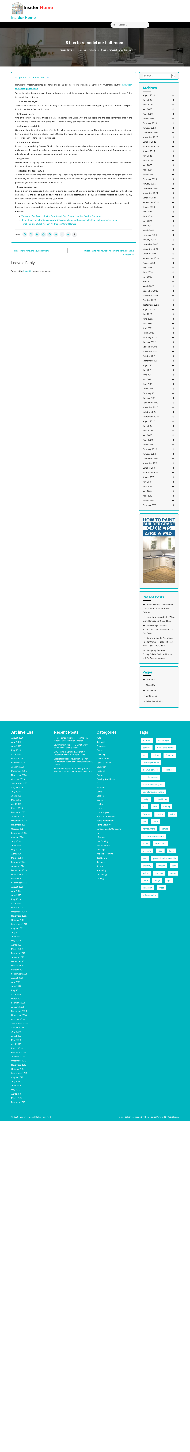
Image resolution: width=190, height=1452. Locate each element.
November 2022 (150, 295)
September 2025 (151, 146)
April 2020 (148, 440)
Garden (100, 795)
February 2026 (150, 123)
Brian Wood (40, 77)
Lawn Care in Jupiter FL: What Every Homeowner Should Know (71, 746)
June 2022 (148, 318)
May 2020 (147, 435)
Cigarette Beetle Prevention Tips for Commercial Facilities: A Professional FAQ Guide (158, 642)
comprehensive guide (153, 784)
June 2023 (148, 272)
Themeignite (150, 1117)
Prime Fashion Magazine (129, 1117)
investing (147, 851)
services (159, 873)
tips (169, 880)
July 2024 (147, 211)
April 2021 (147, 384)
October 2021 (149, 356)
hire (144, 821)
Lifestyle (101, 837)
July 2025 (147, 155)
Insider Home (23, 17)
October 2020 (149, 412)
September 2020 (151, 416)
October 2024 (149, 197)
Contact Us (151, 679)
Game (99, 791)
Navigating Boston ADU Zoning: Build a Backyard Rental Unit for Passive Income (157, 654)
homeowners (149, 828)
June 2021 (147, 374)
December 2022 (150, 291)
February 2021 (149, 393)
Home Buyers (103, 812)
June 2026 (148, 104)
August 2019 (148, 477)
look (145, 858)
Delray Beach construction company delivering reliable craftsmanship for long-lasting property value (69, 220)
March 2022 (148, 332)
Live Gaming (102, 841)
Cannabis (101, 746)
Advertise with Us (154, 701)
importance (160, 843)
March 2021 (148, 388)
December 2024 (150, 188)
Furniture (101, 787)
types (161, 887)
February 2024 (150, 235)
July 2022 (147, 314)
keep (160, 851)
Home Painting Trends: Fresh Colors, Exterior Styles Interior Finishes (158, 608)
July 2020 (147, 426)
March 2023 (148, 286)
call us (156, 755)
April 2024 (148, 225)
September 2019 (150, 472)
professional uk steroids (164, 858)
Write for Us (151, 696)
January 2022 (149, 342)
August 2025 (149, 151)
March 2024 (148, 230)
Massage (101, 849)
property (147, 865)
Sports (100, 866)
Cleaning (101, 754)
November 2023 (150, 249)
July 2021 (147, 370)
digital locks (161, 799)
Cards (99, 750)
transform (147, 887)
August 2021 (148, 365)
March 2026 (148, 118)
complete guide (150, 777)
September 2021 (150, 360)
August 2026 (149, 95)
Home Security (104, 824)
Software (101, 862)
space (173, 873)
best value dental (165, 747)
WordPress (173, 1117)
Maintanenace (103, 845)
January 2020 (149, 454)
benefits (146, 747)
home (155, 821)
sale (174, 865)
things (157, 880)
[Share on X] (31, 234)
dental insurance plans (153, 792)
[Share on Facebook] (24, 234)
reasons (161, 865)
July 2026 (147, 100)
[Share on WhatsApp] (43, 234)
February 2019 (149, 505)
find (155, 806)
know (171, 851)
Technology (102, 874)
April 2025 (148, 169)
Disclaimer (151, 690)
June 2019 (147, 486)
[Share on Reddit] (55, 234)
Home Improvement (86, 50)
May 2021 (147, 379)
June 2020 (148, 430)
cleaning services (151, 762)
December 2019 (150, 458)
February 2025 (150, 179)
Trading (100, 878)
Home (99, 808)
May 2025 (147, 165)
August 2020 (149, 421)
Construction (103, 758)
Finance (100, 775)
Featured (101, 771)
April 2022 (148, 328)
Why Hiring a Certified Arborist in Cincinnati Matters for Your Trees (158, 629)
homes (165, 828)
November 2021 (150, 351)
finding (166, 806)
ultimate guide (149, 895)
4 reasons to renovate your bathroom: (31, 250)
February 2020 (150, 449)
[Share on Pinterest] (49, 234)
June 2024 (148, 216)
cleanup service (150, 769)
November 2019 (150, 463)
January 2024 (149, 239)
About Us (150, 685)
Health (100, 804)
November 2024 (150, 193)
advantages (163, 740)
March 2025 (148, 174)
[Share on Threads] (68, 234)
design (146, 799)
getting (160, 814)
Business (101, 742)
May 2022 (147, 323)
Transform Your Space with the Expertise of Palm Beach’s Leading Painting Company (61, 216)
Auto (99, 737)
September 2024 (151, 202)
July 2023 (147, 267)
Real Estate (102, 858)
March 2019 (148, 500)
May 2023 (147, 277)
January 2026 (149, 128)
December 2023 (150, 244)
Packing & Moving (105, 853)
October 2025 (149, 141)
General (100, 800)
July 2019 (147, 481)
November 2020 (150, 407)
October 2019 (149, 467)
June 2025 (148, 160)
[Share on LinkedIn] (37, 234)
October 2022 (149, 300)
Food (99, 783)
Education (101, 766)
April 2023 (148, 281)
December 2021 (150, 346)
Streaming (101, 870)
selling (146, 873)
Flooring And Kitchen (106, 779)
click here (169, 769)
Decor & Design (104, 762)
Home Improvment (105, 820)
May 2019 (147, 491)
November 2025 (150, 137)
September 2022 (151, 304)
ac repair (147, 740)
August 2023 (149, 263)
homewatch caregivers (153, 836)
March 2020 (148, 444)
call (144, 755)
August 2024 (149, 207)
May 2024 (147, 221)
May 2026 (147, 109)
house (145, 843)
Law (98, 833)
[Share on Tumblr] (62, 234)
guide (172, 814)
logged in (27, 271)
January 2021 (149, 398)
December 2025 (150, 132)
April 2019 (147, 495)
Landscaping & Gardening (109, 829)
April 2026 (148, 114)
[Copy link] (74, 234)
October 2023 (149, 253)
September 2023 (151, 258)
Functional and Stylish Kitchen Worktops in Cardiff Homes (48, 224)
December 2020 (150, 402)
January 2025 (149, 183)
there (145, 880)
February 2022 (150, 337)
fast (144, 806)
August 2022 (149, 309)
